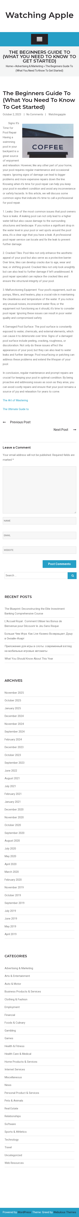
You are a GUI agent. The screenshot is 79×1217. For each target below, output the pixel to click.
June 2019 (11, 918)
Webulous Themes (64, 1212)
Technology (12, 1139)
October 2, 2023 (12, 114)
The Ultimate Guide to (16, 409)
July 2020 (10, 848)
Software (10, 1124)
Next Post (61, 430)
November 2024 (14, 724)
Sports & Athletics (16, 1131)
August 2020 (12, 840)
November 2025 (14, 692)
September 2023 (14, 762)
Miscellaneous (13, 1077)
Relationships (13, 1116)
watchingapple (57, 114)
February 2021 (13, 794)
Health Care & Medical (18, 1054)
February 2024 (13, 739)
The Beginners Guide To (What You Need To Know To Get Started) (39, 100)
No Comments (34, 114)
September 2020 (14, 833)
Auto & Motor (13, 983)
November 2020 (14, 817)
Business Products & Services (23, 991)
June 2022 (11, 770)
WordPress (24, 1212)
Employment (12, 1007)
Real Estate (11, 1108)
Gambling (10, 1030)
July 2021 (10, 786)
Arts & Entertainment (17, 976)
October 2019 (13, 895)
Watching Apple (39, 15)
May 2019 (10, 926)
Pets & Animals (14, 1100)
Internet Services (15, 1069)
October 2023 (13, 755)
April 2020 (11, 864)
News (8, 1085)
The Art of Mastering (15, 400)
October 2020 (13, 825)
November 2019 (14, 887)
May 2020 (10, 856)
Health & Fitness (14, 1046)
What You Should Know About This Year (29, 658)
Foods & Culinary (15, 1022)
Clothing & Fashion (16, 999)
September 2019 (14, 903)
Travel (8, 1147)
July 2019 (10, 911)
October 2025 (13, 700)
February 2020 (13, 879)
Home (9, 66)
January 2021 (13, 801)
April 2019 (11, 934)
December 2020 (14, 809)
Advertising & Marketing (29, 66)
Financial (10, 1015)
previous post (20, 422)
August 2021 (12, 778)
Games (9, 1038)
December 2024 (14, 716)
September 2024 (14, 731)
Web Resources (14, 1163)
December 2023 (14, 747)
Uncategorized (13, 1155)
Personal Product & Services (22, 1093)
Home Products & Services (21, 1061)
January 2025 (13, 708)
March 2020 (12, 871)
